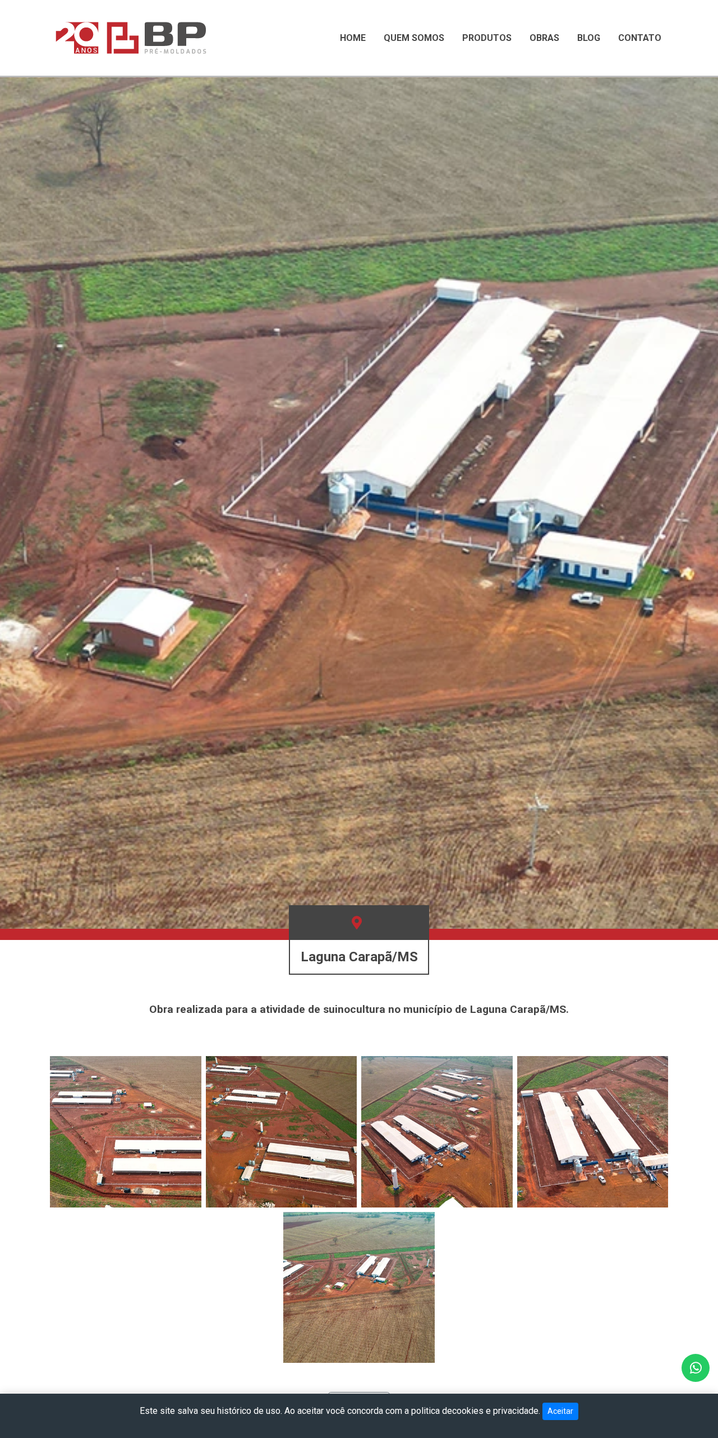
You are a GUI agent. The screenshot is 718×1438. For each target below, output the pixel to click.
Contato (639, 38)
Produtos (487, 38)
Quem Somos (414, 38)
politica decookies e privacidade (474, 1410)
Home (353, 38)
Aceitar (560, 1411)
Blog (588, 38)
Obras (544, 38)
